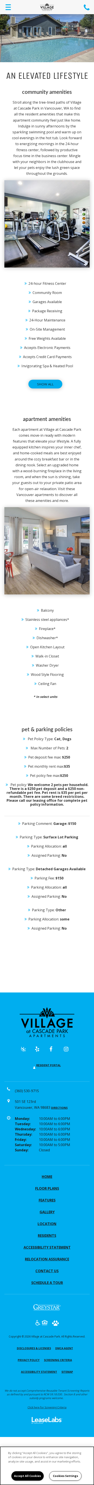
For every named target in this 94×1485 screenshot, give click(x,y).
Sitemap (67, 1372)
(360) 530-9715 (87, 7)
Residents (47, 1235)
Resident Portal (48, 1065)
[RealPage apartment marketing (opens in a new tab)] (47, 1421)
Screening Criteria (58, 1360)
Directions (59, 1108)
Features (47, 1200)
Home (47, 1176)
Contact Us (47, 1271)
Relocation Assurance (47, 1259)
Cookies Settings (65, 1476)
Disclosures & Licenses (34, 1348)
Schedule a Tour (47, 1282)
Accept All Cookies (27, 1476)
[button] (25, 1051)
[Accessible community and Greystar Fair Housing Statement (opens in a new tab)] (38, 1323)
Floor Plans (47, 1188)
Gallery (47, 1212)
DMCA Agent (64, 1348)
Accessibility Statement (47, 1247)
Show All (45, 384)
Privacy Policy (29, 1360)
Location (47, 1223)
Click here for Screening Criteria (47, 1407)
